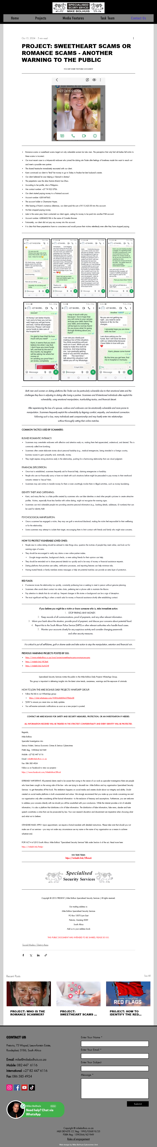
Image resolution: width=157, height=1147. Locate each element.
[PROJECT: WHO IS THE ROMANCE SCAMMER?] (29, 993)
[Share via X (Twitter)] (30, 955)
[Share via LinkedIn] (38, 955)
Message (86, 1075)
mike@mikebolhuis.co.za (30, 1059)
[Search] (150, 12)
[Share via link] (45, 955)
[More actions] (133, 38)
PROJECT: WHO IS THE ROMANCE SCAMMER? (27, 1013)
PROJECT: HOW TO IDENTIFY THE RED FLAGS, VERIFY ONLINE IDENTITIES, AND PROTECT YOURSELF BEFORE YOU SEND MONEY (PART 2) (128, 1013)
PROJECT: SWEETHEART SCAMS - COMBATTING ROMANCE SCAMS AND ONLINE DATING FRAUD (78, 1013)
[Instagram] (9, 1087)
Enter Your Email (90, 1050)
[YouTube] (24, 1087)
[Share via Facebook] (23, 955)
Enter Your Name (91, 1037)
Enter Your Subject (91, 1062)
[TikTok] (32, 1087)
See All (147, 975)
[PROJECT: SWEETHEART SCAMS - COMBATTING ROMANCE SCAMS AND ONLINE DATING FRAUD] (78, 993)
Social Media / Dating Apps (35, 944)
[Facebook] (17, 1087)
